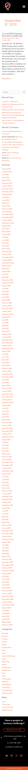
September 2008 (8, 605)
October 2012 (6, 468)
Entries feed (6, 704)
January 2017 (6, 337)
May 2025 (5, 177)
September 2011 (7, 505)
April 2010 (5, 553)
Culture (4, 642)
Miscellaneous (7, 667)
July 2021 (5, 237)
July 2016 (5, 354)
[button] (24, 6)
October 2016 (6, 345)
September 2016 (7, 348)
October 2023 (7, 194)
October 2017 (6, 311)
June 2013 (5, 445)
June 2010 (5, 548)
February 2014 (7, 422)
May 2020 (5, 268)
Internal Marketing (8, 656)
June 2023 (5, 200)
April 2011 (5, 519)
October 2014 (6, 400)
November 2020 (8, 257)
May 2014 (5, 414)
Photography (6, 679)
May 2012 (5, 482)
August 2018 (6, 286)
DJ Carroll (5, 142)
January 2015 (6, 391)
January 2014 (6, 425)
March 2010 (6, 556)
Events (4, 653)
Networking (6, 670)
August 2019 (6, 271)
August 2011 (6, 508)
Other (4, 676)
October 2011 (6, 502)
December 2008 (7, 596)
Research (5, 682)
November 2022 (7, 217)
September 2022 (8, 223)
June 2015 (5, 380)
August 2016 (6, 351)
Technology (6, 687)
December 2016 (7, 340)
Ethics (4, 650)
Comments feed (7, 707)
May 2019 (5, 277)
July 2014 (5, 408)
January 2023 (7, 211)
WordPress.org (7, 710)
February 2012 (7, 491)
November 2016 (7, 343)
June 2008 (5, 613)
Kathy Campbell (7, 131)
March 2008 (6, 622)
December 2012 (7, 462)
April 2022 (5, 229)
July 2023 (5, 197)
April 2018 (5, 297)
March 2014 (6, 419)
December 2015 (7, 374)
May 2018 (5, 294)
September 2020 (8, 263)
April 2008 (5, 619)
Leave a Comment (8, 38)
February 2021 (7, 251)
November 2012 (7, 465)
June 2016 (5, 357)
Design (4, 644)
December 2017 (7, 308)
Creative (5, 639)
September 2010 (7, 539)
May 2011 (5, 516)
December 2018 (7, 280)
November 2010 (7, 533)
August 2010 (6, 542)
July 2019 (5, 274)
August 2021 (6, 234)
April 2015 (5, 382)
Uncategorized (7, 690)
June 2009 (5, 579)
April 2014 (5, 417)
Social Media (6, 684)
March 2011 (6, 522)
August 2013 (6, 439)
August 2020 (6, 266)
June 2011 (5, 514)
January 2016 (6, 371)
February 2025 (7, 183)
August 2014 (6, 405)
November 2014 (7, 397)
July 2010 (5, 545)
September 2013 (7, 437)
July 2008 (5, 610)
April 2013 (5, 451)
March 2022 (6, 231)
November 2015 (7, 377)
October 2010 (7, 536)
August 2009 (6, 573)
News (18, 38)
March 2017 (6, 331)
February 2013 (7, 457)
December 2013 (7, 428)
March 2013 (6, 454)
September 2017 (7, 314)
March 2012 (6, 488)
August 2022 (6, 226)
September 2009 (8, 571)
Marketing (5, 662)
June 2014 (5, 411)
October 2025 (7, 172)
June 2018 (5, 291)
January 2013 (6, 459)
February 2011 (6, 525)
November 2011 (7, 499)
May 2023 (5, 203)
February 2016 (7, 368)
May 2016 (5, 360)
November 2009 (8, 565)
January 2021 (6, 254)
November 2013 (7, 431)
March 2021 (6, 249)
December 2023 (7, 189)
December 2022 (7, 214)
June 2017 (5, 323)
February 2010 (7, 559)
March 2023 (6, 206)
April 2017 (5, 328)
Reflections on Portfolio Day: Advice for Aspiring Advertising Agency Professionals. (13, 115)
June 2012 (5, 479)
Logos (4, 659)
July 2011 (5, 511)
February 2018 (7, 303)
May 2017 (5, 325)
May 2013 (5, 448)
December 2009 (7, 562)
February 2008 (7, 625)
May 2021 (5, 243)
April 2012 (5, 485)
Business (5, 636)
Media (4, 664)
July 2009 (5, 576)
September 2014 (7, 402)
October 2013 (6, 434)
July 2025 (5, 174)
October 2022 (7, 220)
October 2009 (7, 568)
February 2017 (7, 334)
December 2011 (7, 496)
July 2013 (5, 442)
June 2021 (5, 240)
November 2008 (7, 599)
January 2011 (6, 528)
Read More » (7, 79)
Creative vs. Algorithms (10, 101)
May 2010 (5, 551)
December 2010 (7, 531)
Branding (5, 633)
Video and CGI (7, 693)
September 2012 (7, 471)
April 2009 (6, 585)
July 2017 (5, 320)
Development (6, 647)
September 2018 (7, 283)
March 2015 (6, 385)
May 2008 (5, 616)
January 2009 (7, 593)
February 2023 (7, 209)
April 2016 (5, 362)
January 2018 (6, 305)
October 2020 (7, 260)
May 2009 (5, 582)
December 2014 (7, 394)
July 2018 (5, 288)
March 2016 (6, 365)
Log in (4, 701)
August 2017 (6, 317)
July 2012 (5, 477)
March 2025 (6, 180)
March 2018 (6, 300)
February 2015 (7, 388)
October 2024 (7, 186)
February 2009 (7, 590)
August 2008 (6, 608)
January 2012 (6, 494)
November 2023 (7, 191)
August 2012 (6, 474)
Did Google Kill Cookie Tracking (13, 110)
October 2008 (7, 602)
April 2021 (5, 246)
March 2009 (6, 588)
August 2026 (6, 169)
